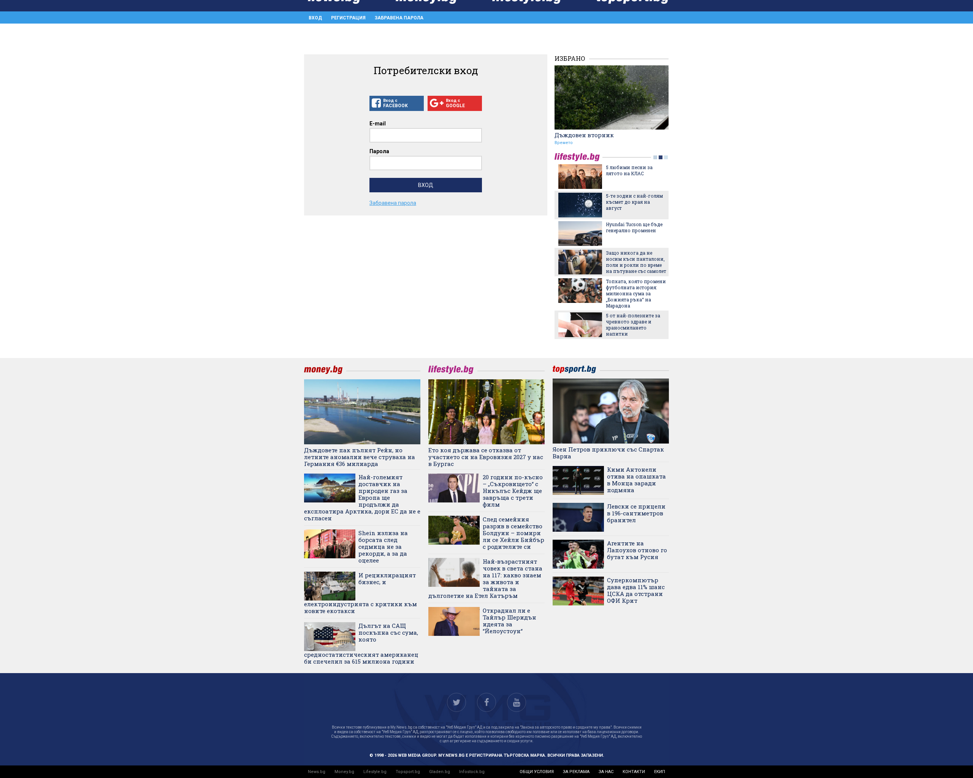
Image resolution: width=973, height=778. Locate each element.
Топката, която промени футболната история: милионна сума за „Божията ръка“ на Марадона (636, 293)
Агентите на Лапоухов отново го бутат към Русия (637, 550)
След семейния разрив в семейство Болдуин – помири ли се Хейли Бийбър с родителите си (513, 533)
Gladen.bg (439, 771)
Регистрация (348, 18)
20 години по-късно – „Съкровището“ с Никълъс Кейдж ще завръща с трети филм (513, 491)
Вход (315, 18)
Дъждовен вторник (584, 135)
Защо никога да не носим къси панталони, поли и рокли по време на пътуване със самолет (636, 262)
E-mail (377, 123)
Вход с (395, 103)
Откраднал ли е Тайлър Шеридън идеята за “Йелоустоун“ (509, 620)
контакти (634, 771)
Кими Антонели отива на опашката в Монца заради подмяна (636, 479)
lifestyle (578, 157)
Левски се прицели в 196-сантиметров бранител (636, 513)
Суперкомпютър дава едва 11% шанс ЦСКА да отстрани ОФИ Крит (636, 590)
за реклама (576, 771)
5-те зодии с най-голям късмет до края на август (634, 202)
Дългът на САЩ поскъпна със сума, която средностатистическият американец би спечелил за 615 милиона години (361, 643)
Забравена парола (399, 18)
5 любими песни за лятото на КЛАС (629, 170)
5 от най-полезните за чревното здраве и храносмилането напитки (633, 324)
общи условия (537, 771)
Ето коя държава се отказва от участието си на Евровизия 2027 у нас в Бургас (485, 456)
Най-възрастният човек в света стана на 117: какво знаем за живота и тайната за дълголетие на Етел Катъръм (485, 578)
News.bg (316, 771)
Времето (564, 142)
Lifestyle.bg (375, 771)
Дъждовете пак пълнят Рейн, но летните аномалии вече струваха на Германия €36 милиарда (359, 456)
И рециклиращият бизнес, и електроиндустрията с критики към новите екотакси (360, 593)
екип (659, 771)
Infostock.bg (472, 771)
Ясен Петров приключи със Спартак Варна (608, 452)
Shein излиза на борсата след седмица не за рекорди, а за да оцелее (383, 546)
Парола (379, 151)
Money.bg (344, 771)
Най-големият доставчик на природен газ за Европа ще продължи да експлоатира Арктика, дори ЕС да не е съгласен (362, 497)
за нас (606, 771)
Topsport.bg (408, 771)
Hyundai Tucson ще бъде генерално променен (634, 227)
